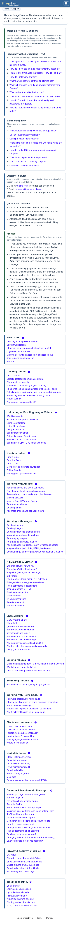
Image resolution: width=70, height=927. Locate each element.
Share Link (12, 623)
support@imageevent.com (28, 189)
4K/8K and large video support (21, 814)
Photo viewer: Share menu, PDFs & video (27, 579)
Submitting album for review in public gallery (28, 395)
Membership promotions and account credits (28, 821)
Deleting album (14, 507)
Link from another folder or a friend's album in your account (35, 664)
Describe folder (14, 460)
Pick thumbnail (14, 595)
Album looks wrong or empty (20, 899)
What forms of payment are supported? (28, 157)
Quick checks (13, 886)
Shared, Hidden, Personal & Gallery (24, 858)
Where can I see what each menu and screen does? (35, 96)
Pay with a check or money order (22, 801)
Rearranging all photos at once (22, 542)
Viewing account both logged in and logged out (30, 355)
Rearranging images (17, 538)
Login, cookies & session (19, 889)
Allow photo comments (18, 382)
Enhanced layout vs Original (20, 566)
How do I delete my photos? (23, 77)
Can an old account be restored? (25, 165)
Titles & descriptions (16, 599)
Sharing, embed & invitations (21, 902)
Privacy (10, 361)
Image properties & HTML (19, 589)
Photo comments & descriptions (22, 586)
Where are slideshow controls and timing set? (32, 81)
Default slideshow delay (18, 763)
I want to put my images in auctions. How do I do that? (36, 73)
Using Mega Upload (16, 426)
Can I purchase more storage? (21, 834)
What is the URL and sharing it (21, 639)
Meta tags (11, 777)
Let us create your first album (21, 729)
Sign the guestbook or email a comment (26, 491)
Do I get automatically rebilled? (25, 135)
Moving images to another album (23, 535)
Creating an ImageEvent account (23, 341)
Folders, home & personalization (22, 733)
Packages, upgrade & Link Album (23, 739)
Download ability (15, 770)
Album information (15, 605)
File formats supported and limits (22, 419)
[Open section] (23, 338)
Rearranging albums (17, 504)
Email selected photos (17, 592)
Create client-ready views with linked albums (28, 670)
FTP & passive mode (17, 896)
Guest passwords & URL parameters (24, 861)
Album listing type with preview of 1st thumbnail (30, 708)
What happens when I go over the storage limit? (33, 130)
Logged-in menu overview (19, 726)
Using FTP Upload (16, 429)
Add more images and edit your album (25, 511)
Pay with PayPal (14, 804)
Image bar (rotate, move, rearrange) (24, 572)
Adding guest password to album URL (25, 643)
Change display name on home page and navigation (32, 702)
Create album (13, 375)
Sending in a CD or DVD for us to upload (26, 443)
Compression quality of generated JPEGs (27, 780)
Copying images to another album (23, 532)
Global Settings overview (19, 757)
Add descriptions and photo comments (25, 488)
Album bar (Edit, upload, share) (22, 569)
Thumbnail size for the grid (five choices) (26, 385)
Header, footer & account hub (21, 736)
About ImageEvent (25, 918)
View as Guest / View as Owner (22, 501)
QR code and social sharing (20, 626)
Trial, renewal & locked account (22, 905)
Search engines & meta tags (20, 871)
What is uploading (15, 416)
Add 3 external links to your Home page (26, 712)
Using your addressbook (19, 649)
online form (22, 186)
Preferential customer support (21, 817)
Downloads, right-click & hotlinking (23, 868)
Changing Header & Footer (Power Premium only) (31, 837)
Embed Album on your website (21, 636)
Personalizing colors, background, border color (29, 494)
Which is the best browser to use (22, 439)
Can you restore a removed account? (25, 841)
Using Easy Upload (16, 423)
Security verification (16, 345)
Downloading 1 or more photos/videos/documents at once (35, 552)
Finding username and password (23, 831)
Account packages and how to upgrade (26, 794)
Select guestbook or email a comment (25, 379)
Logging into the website (19, 351)
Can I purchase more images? (24, 138)
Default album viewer (17, 760)
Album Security (14, 399)
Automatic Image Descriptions (21, 436)
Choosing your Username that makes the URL (29, 348)
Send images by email (17, 433)
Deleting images (15, 528)
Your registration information (20, 358)
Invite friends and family (18, 633)
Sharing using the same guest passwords (27, 646)
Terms (40, 918)
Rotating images (15, 525)
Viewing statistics (15, 497)
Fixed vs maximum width (19, 767)
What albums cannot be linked (21, 667)
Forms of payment (15, 797)
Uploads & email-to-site (18, 892)
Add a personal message (19, 705)
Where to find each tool (18, 743)
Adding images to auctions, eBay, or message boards (32, 545)
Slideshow (12, 576)
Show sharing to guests (18, 773)
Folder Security (14, 470)
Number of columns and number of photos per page (32, 389)
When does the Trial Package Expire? (25, 807)
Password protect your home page (23, 699)
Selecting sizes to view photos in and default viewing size (34, 392)
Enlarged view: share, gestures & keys (25, 582)
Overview (11, 855)
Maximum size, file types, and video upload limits (30, 811)
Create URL (12, 463)
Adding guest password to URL (22, 402)
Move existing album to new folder (23, 467)
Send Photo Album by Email (20, 629)
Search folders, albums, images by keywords (28, 684)
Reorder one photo (16, 602)
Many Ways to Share (17, 620)
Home (6, 9)
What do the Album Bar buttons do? (27, 92)
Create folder (13, 457)
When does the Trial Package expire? (28, 161)
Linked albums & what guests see (23, 865)
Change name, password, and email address (28, 827)
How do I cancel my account (20, 824)
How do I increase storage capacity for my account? (35, 69)
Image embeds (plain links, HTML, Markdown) (29, 548)
